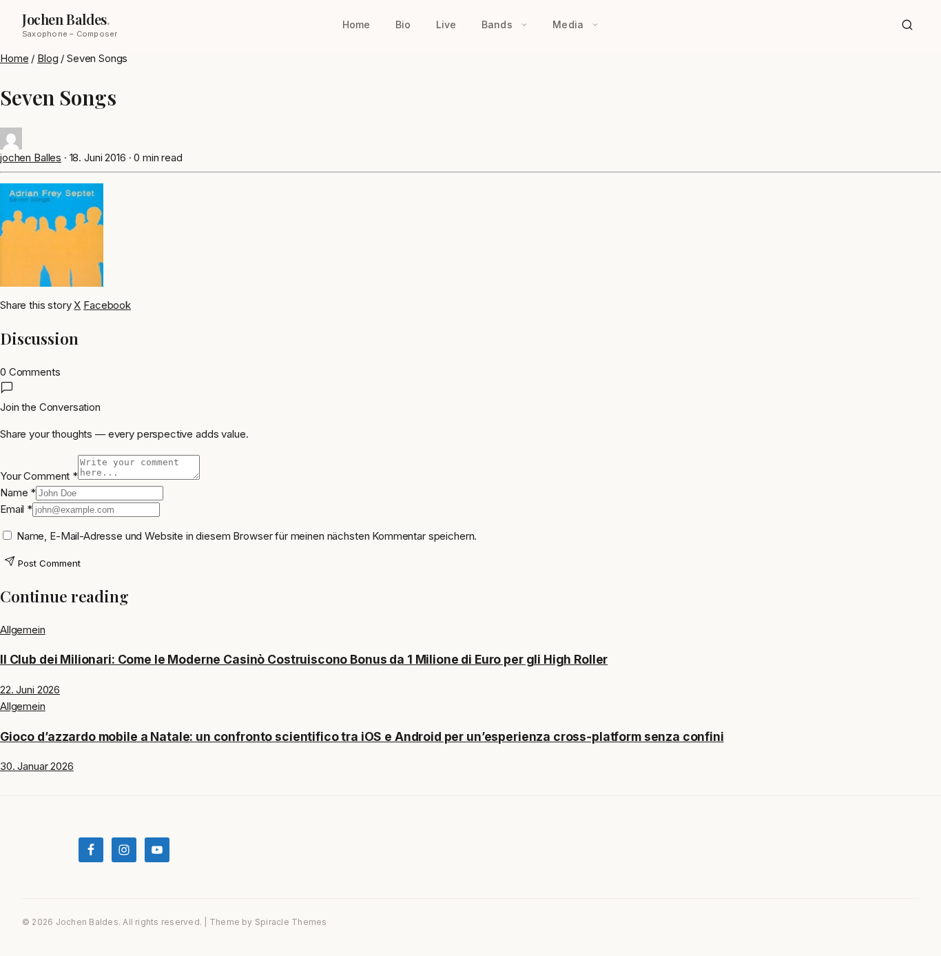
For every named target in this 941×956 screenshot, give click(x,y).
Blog (47, 58)
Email (16, 509)
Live (446, 24)
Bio (403, 24)
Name (18, 492)
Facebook (107, 305)
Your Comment (39, 475)
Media (567, 24)
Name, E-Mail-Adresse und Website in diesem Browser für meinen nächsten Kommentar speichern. (247, 535)
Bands (497, 24)
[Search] (907, 25)
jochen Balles (30, 157)
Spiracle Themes (291, 922)
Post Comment (48, 563)
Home (356, 24)
